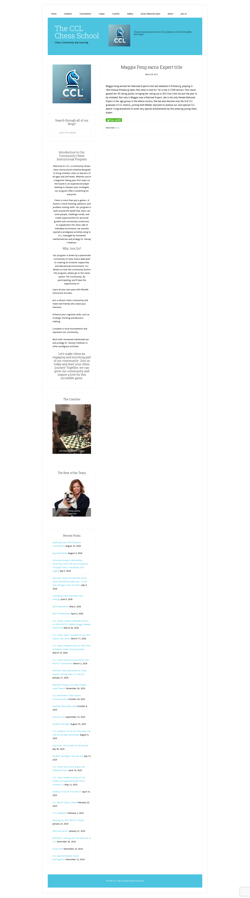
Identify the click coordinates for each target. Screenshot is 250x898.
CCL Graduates (60, 813)
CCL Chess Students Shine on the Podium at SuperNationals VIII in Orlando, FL (69, 781)
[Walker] (72, 429)
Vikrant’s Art (59, 717)
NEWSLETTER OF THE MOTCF (67, 791)
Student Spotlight (61, 724)
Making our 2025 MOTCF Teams (68, 820)
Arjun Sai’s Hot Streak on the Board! (70, 745)
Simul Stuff (58, 849)
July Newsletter (60, 553)
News (117, 128)
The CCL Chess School (77, 31)
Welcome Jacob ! (61, 831)
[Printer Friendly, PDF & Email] (114, 120)
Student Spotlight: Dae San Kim (68, 756)
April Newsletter (61, 606)
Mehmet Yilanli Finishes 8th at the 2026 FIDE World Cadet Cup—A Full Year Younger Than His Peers (70, 582)
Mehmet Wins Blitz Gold (65, 706)
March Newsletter (61, 613)
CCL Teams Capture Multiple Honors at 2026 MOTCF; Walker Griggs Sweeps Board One (72, 624)
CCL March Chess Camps (65, 802)
